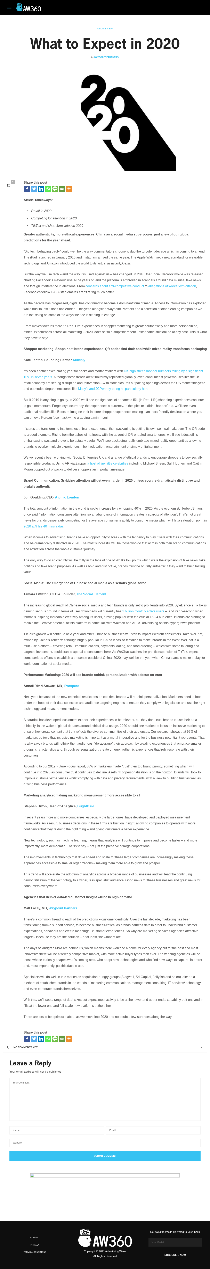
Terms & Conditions (35, 1252)
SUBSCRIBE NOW (175, 1255)
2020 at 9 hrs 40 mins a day (43, 526)
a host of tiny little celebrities (108, 463)
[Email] (62, 189)
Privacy (35, 1245)
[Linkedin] (41, 189)
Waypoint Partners (106, 57)
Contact (35, 1238)
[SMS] (55, 189)
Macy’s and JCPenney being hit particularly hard (113, 389)
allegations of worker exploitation (172, 286)
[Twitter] (34, 189)
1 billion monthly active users (143, 611)
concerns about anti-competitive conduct (115, 286)
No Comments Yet (26, 1047)
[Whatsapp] (48, 189)
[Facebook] (27, 189)
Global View (105, 28)
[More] (69, 189)
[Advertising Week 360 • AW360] (28, 7)
